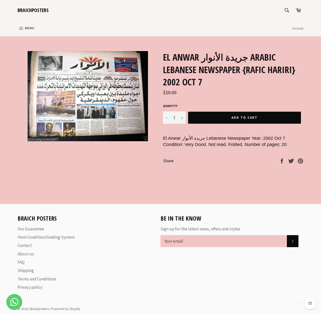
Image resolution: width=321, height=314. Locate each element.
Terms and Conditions (37, 279)
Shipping (26, 270)
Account (297, 28)
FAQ (21, 262)
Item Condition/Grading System (46, 237)
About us (26, 254)
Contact (25, 245)
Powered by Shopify (65, 309)
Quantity (170, 106)
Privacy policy (30, 287)
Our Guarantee (31, 229)
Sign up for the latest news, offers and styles (200, 229)
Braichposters (33, 10)
